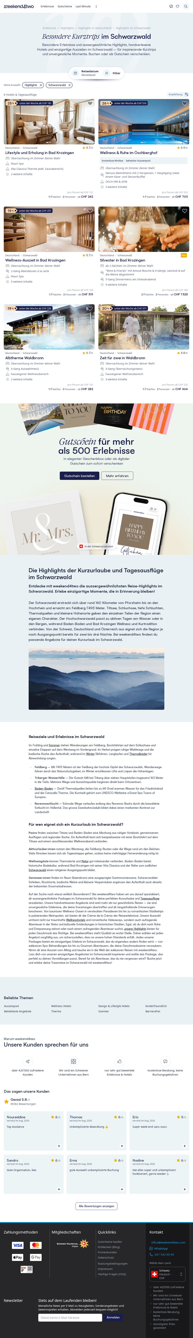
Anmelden (113, 1317)
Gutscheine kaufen (110, 1241)
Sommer (54, 745)
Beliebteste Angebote (17, 1011)
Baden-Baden (44, 788)
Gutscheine (65, 6)
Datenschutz (106, 1257)
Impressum (105, 1269)
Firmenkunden (107, 1252)
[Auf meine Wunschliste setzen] (90, 103)
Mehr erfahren (117, 476)
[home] (19, 6)
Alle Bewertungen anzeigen (96, 1206)
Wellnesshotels (75, 920)
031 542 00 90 (164, 1254)
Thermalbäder (138, 754)
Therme (56, 1011)
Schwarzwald (37, 870)
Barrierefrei (153, 1011)
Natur (85, 861)
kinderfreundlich (156, 1006)
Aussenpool (11, 1006)
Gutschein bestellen (79, 476)
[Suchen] (185, 6)
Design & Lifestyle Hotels (114, 1006)
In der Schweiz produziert (99, 546)
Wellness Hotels (61, 1006)
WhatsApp (161, 1248)
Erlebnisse (47, 6)
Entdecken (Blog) (109, 1247)
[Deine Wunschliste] (177, 6)
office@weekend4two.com (168, 1242)
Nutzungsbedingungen (113, 1263)
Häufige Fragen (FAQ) (112, 1274)
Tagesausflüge (149, 898)
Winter (90, 754)
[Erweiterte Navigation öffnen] (97, 6)
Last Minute (83, 6)
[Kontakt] (171, 6)
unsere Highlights (135, 929)
